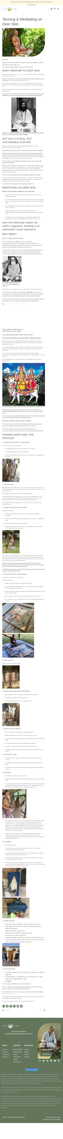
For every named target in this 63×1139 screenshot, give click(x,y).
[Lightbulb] (21, 1006)
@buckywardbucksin (20, 74)
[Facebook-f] (14, 1006)
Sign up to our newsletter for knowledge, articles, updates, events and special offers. (31, 1)
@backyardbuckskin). (8, 993)
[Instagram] (3, 1006)
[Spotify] (7, 1006)
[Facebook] (51, 1060)
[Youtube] (17, 1006)
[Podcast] (10, 1006)
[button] (51, 9)
